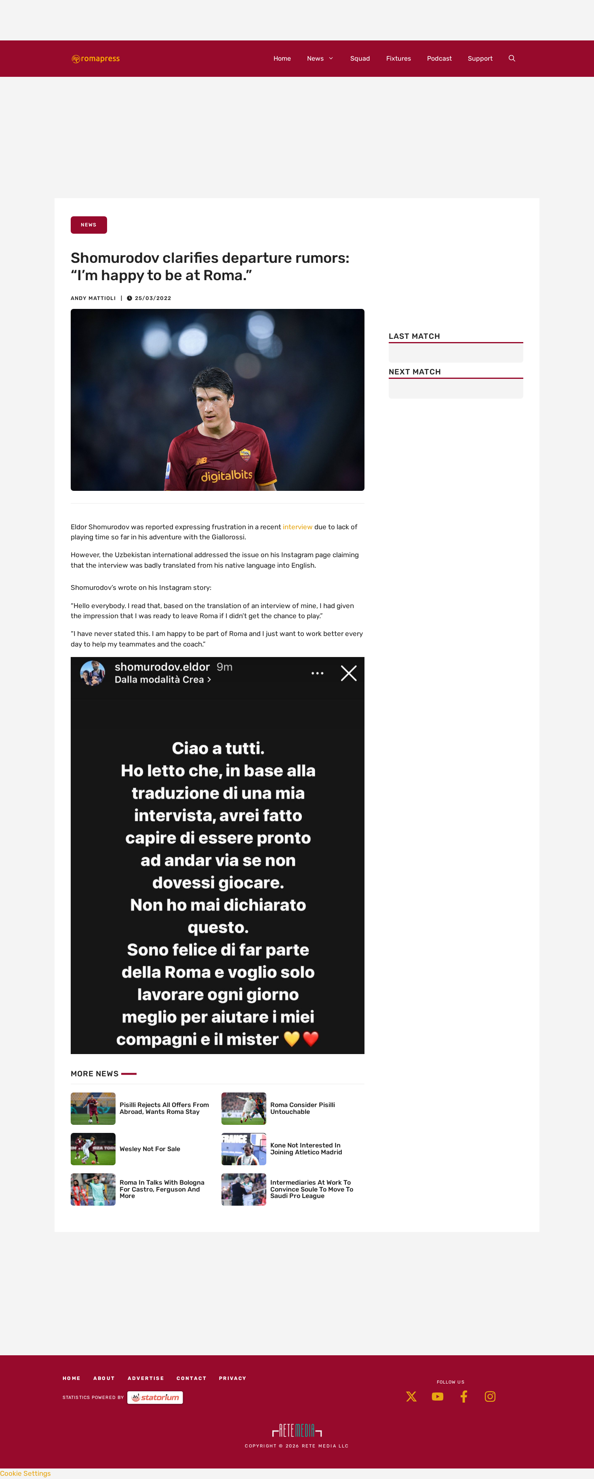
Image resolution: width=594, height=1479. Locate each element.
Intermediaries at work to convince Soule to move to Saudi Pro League (311, 1189)
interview (298, 527)
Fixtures (398, 58)
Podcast (439, 58)
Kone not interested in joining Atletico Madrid (306, 1148)
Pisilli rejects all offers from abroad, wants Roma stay (164, 1108)
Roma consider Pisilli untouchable (302, 1108)
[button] (512, 58)
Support (480, 58)
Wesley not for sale (150, 1149)
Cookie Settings (25, 1473)
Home (282, 58)
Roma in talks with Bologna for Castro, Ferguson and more (162, 1189)
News (315, 58)
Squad (360, 58)
